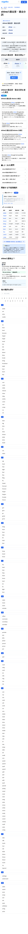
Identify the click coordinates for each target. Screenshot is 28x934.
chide (4, 237)
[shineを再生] (8, 63)
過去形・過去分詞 (8, 7)
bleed (4, 221)
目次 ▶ (3, 38)
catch (4, 234)
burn (4, 229)
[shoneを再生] (20, 63)
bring (4, 224)
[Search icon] (19, 2)
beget (5, 215)
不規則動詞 (17, 7)
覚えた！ (14, 77)
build (4, 226)
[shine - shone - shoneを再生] (20, 72)
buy (4, 232)
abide (4, 213)
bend (4, 218)
